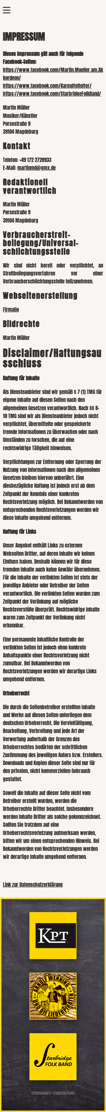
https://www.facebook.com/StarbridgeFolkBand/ (52, 94)
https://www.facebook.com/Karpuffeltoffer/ (47, 86)
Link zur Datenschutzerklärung (33, 885)
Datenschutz (63, 1092)
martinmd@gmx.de (36, 168)
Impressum (41, 1092)
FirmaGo (11, 309)
